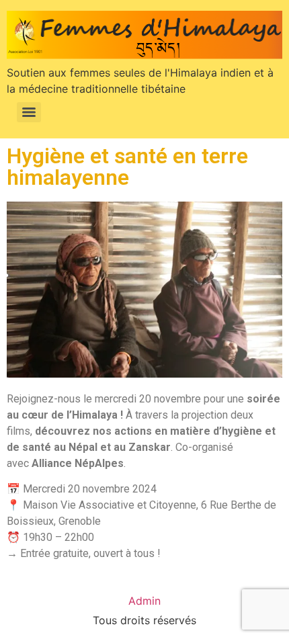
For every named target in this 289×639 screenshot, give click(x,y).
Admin (144, 600)
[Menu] (29, 112)
